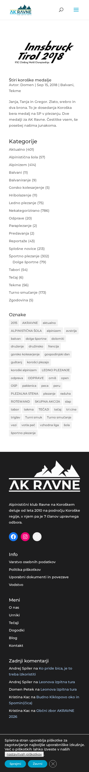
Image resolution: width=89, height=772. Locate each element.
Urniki (14, 615)
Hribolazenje (20, 195)
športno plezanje (23, 433)
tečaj (57, 409)
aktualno (49, 323)
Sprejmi (15, 764)
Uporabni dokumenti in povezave (39, 577)
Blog (13, 638)
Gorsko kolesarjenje (26, 187)
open (65, 378)
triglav (15, 417)
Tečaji (14, 623)
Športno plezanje (24, 256)
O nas (14, 607)
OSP (14, 385)
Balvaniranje (20, 180)
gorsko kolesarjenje (25, 354)
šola (67, 425)
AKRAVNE (30, 323)
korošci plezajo (38, 362)
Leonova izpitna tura (57, 682)
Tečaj (13, 277)
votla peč (28, 425)
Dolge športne (26, 262)
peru (56, 385)
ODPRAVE (36, 378)
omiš (52, 378)
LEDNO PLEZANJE (56, 370)
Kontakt (16, 645)
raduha (65, 393)
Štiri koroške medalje (30, 80)
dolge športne (36, 338)
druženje (17, 346)
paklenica (29, 385)
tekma (29, 409)
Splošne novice (22, 248)
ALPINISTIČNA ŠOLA (26, 331)
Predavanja (19, 233)
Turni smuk (33, 417)
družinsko (36, 346)
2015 (14, 323)
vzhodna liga (49, 425)
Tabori (14, 269)
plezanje (49, 393)
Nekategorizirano (24, 210)
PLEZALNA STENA (24, 393)
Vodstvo (16, 584)
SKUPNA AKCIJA (47, 401)
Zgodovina (18, 300)
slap (68, 401)
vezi (14, 425)
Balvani (66, 85)
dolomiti (57, 338)
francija (53, 346)
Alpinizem (18, 165)
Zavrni (37, 764)
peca (44, 385)
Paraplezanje (20, 225)
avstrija (71, 331)
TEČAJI (44, 409)
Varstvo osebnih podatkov (32, 562)
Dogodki (16, 630)
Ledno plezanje (22, 203)
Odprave (16, 218)
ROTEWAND (20, 401)
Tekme (15, 91)
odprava (17, 378)
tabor (15, 409)
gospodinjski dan (57, 354)
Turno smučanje (23, 292)
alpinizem (54, 331)
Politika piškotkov (25, 569)
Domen (27, 85)
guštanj (16, 362)
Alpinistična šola (23, 157)
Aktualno (17, 149)
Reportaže (18, 241)
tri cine (71, 409)
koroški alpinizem (24, 370)
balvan (16, 338)
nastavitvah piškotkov (24, 754)
